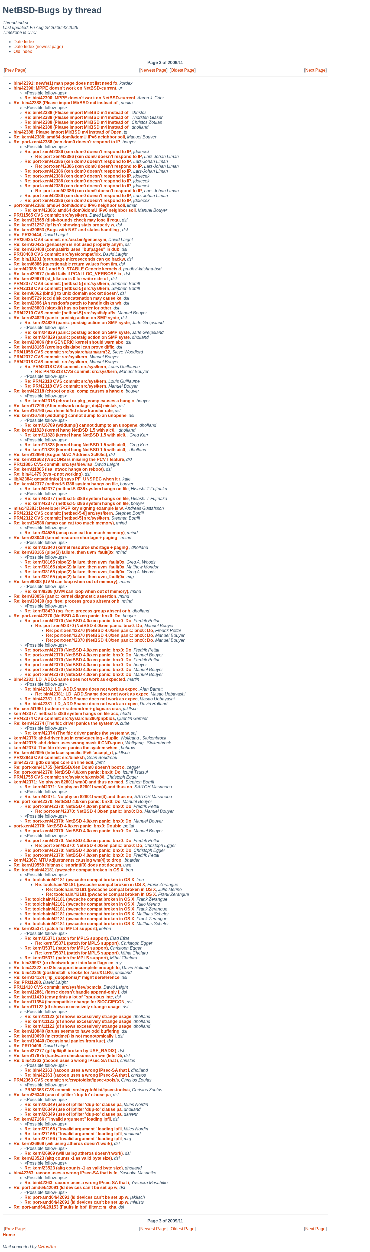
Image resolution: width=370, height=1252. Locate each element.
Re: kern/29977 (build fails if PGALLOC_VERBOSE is (68, 273)
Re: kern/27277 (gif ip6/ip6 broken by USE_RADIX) (65, 1050)
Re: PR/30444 (27, 234)
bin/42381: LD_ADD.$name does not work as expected (69, 679)
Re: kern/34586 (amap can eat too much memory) (64, 523)
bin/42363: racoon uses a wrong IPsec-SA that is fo (66, 1173)
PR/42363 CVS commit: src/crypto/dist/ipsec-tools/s (66, 1080)
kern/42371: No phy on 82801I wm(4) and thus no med (68, 782)
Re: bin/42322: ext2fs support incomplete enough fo (67, 967)
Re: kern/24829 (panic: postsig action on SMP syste (66, 317)
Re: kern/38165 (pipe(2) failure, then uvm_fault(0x (63, 552)
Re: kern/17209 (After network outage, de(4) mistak (65, 405)
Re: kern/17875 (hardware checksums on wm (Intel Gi (68, 1055)
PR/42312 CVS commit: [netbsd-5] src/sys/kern (61, 518)
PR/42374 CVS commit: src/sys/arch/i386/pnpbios (64, 718)
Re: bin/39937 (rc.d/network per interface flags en (63, 962)
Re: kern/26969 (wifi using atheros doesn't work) (63, 1143)
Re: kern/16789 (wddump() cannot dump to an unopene (70, 415)
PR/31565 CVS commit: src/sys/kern (50, 215)
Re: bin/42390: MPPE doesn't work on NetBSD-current (79, 98)
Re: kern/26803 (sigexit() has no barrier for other (62, 308)
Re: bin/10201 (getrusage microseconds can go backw (69, 259)
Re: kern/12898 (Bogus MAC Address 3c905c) (60, 454)
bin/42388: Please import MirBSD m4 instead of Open (68, 132)
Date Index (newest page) (38, 46)
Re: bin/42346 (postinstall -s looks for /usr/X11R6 (63, 972)
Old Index (23, 51)
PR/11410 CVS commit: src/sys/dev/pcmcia (57, 987)
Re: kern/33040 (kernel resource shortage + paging (66, 537)
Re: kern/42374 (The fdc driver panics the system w (66, 723)
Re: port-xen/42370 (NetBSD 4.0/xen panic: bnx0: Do (67, 616)
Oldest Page (182, 70)
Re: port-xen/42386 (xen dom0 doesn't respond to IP (67, 142)
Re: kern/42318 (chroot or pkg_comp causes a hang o (69, 391)
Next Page (315, 70)
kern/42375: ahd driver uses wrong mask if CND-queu (68, 743)
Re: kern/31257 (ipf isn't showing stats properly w (64, 225)
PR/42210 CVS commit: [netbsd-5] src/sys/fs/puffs (64, 313)
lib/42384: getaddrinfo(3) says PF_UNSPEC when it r (67, 479)
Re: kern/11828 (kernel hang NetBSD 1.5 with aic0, (65, 430)
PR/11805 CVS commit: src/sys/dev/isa (53, 464)
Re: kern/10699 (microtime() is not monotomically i (65, 1036)
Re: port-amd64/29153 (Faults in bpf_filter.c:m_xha (65, 1207)
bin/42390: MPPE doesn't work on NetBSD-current (65, 88)
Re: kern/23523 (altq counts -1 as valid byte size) (63, 1158)
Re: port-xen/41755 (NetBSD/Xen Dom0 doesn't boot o (69, 767)
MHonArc (47, 1246)
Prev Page (15, 70)
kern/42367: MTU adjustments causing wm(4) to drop (68, 860)
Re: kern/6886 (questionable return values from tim (65, 264)
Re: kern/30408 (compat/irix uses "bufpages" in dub (66, 249)
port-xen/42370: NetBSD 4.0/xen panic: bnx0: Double (67, 826)
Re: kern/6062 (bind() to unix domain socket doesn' (66, 293)
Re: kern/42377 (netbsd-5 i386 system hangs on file (66, 484)
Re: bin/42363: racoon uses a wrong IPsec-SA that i (76, 1182)
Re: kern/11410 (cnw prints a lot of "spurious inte (63, 997)
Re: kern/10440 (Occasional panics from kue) (59, 1041)
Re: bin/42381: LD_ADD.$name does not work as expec (81, 689)
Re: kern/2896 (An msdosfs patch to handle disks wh (67, 303)
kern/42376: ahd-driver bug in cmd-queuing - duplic (66, 738)
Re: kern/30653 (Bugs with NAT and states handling (67, 229)
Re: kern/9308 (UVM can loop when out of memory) (65, 581)
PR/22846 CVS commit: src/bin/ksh (49, 757)
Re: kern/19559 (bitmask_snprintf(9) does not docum (67, 865)
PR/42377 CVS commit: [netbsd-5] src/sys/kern (61, 283)
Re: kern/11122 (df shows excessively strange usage (67, 1006)
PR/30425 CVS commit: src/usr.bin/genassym (60, 239)
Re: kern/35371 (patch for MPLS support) (55, 928)
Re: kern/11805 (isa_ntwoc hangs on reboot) (59, 469)
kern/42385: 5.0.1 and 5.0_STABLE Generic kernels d (67, 269)
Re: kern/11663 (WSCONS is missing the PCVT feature (69, 459)
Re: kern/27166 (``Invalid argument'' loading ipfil (62, 1119)
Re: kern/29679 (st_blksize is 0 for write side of (61, 278)
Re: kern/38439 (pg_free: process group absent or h (66, 601)
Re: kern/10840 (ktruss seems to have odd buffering (66, 1031)
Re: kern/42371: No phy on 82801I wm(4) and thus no (78, 787)
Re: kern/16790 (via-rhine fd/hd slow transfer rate (63, 410)
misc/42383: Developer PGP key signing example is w (68, 508)
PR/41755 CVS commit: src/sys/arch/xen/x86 (59, 777)
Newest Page (153, 70)
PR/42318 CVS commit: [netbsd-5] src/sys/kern (61, 288)
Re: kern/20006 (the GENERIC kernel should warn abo (69, 342)
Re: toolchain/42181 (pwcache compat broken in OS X (69, 870)
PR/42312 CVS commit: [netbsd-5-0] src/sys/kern (63, 513)
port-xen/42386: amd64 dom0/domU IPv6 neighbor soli (69, 205)
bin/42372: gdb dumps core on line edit (53, 762)
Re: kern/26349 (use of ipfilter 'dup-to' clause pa (62, 1094)
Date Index (24, 41)
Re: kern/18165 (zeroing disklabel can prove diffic (64, 347)
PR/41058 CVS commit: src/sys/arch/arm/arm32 (62, 352)
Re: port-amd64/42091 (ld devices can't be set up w (65, 1187)
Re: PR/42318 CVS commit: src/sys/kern (65, 366)
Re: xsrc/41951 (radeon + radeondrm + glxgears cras (67, 708)
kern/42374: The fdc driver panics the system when (66, 747)
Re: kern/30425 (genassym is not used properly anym (68, 244)
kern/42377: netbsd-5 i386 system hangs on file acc (66, 713)
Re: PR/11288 (27, 982)
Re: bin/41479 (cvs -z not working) (48, 474)
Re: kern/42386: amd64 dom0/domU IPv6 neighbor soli (69, 137)
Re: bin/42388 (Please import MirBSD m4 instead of (66, 102)
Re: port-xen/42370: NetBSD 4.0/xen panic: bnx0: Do (67, 772)
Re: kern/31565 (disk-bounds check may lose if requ (67, 220)
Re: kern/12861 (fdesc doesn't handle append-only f (66, 992)
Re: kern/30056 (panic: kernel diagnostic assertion (65, 596)
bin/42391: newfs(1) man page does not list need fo (65, 83)
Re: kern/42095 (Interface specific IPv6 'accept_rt (63, 752)
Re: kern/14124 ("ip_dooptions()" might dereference (66, 977)
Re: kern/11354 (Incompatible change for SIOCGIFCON (69, 1002)
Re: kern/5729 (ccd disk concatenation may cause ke (67, 298)
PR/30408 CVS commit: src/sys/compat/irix (57, 254)
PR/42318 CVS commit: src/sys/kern (50, 361)
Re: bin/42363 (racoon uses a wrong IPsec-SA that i (66, 1060)
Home (9, 1234)
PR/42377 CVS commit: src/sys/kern (50, 357)
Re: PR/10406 (27, 1046)
